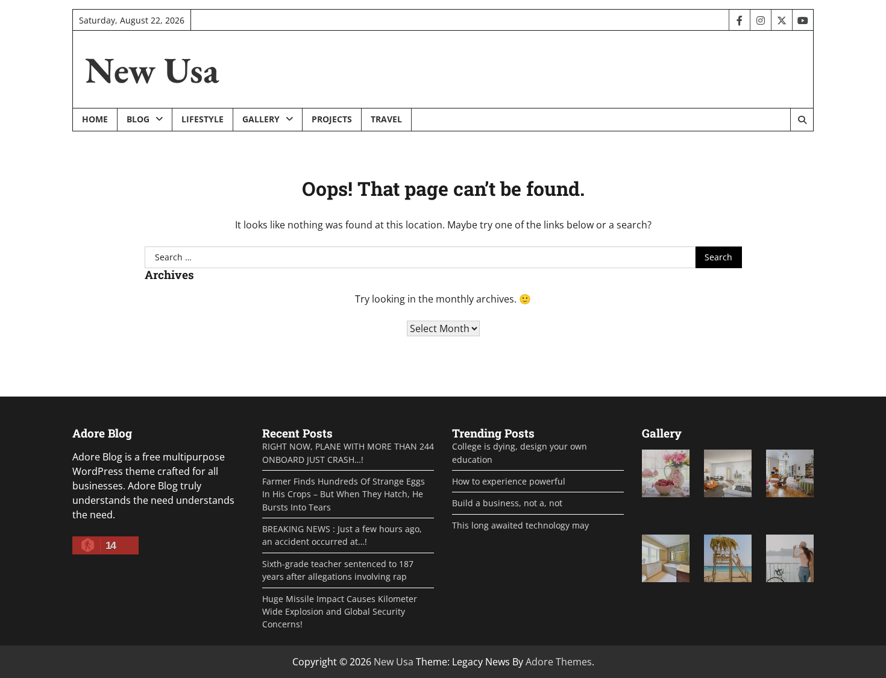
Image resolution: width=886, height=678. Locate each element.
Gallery (261, 119)
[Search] (801, 119)
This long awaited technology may (520, 525)
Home (95, 119)
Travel (386, 119)
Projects (332, 119)
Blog (138, 119)
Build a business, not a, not (507, 503)
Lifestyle (202, 119)
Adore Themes (559, 661)
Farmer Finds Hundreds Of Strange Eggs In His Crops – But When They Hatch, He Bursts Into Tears (343, 494)
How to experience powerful (508, 481)
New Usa (152, 69)
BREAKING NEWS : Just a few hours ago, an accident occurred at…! (342, 535)
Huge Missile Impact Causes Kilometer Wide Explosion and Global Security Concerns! (339, 611)
